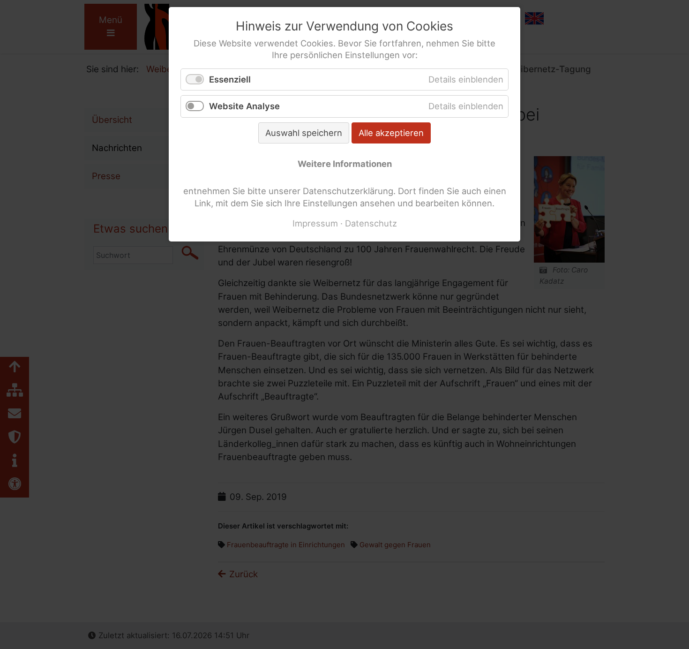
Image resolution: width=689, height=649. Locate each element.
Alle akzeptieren (391, 133)
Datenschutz (371, 223)
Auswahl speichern (303, 133)
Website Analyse (244, 106)
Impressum (315, 223)
